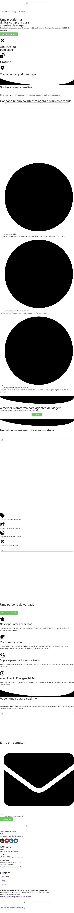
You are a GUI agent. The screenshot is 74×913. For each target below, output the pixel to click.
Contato (22, 12)
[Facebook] (16, 840)
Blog (14, 12)
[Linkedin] (11, 840)
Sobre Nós (5, 12)
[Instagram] (2, 840)
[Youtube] (7, 840)
